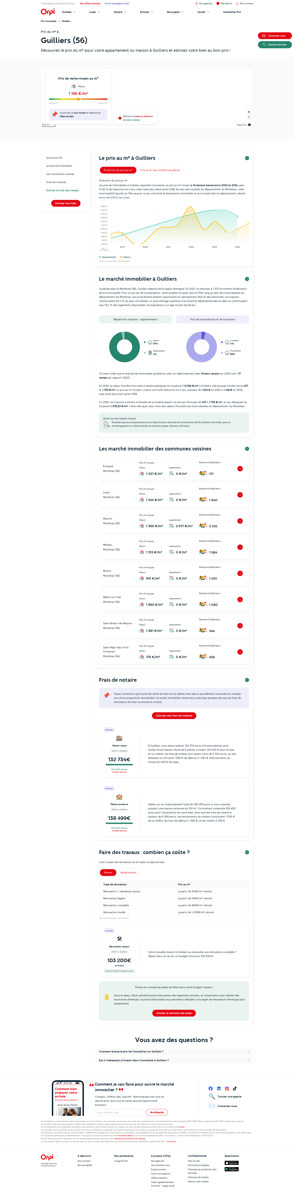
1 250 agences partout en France (58, 3)
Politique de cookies (198, 1177)
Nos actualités (85, 1165)
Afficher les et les (138, 118)
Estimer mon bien (65, 203)
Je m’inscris (157, 1112)
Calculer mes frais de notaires (174, 715)
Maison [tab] (108, 872)
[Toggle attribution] (249, 125)
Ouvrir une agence (160, 1173)
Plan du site (194, 1161)
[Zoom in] (249, 111)
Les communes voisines (60, 174)
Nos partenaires (123, 1155)
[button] (174, 1051)
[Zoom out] (249, 116)
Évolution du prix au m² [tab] (118, 170)
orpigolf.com (121, 1161)
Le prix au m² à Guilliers (127, 158)
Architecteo (123, 918)
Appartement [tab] (128, 872)
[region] (147, 98)
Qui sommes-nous (160, 1165)
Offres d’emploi (159, 1178)
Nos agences (157, 1161)
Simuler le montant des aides (174, 1013)
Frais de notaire (118, 680)
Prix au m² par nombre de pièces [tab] (160, 170)
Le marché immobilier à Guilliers (138, 279)
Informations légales (198, 1165)
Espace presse (158, 1169)
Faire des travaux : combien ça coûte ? (144, 852)
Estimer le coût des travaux (62, 190)
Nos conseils (84, 1161)
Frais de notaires (56, 182)
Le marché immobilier (59, 165)
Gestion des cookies (198, 1181)
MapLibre (242, 124)
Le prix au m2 (54, 157)
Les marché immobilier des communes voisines (155, 449)
